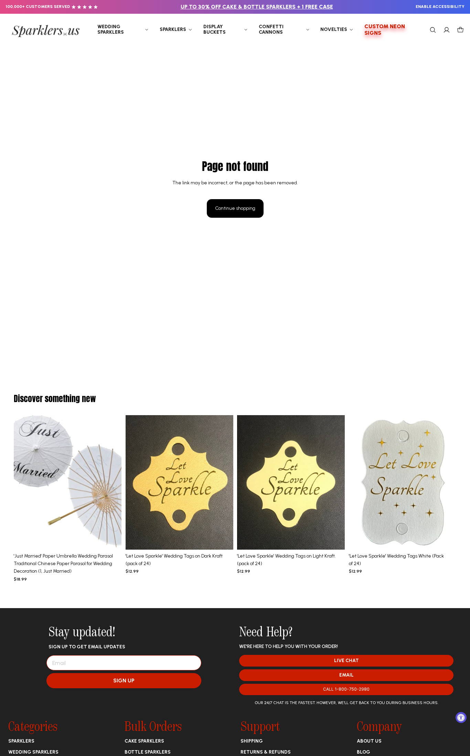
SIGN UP (124, 680)
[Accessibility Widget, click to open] (461, 717)
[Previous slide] (24, 482)
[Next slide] (111, 482)
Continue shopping (235, 208)
